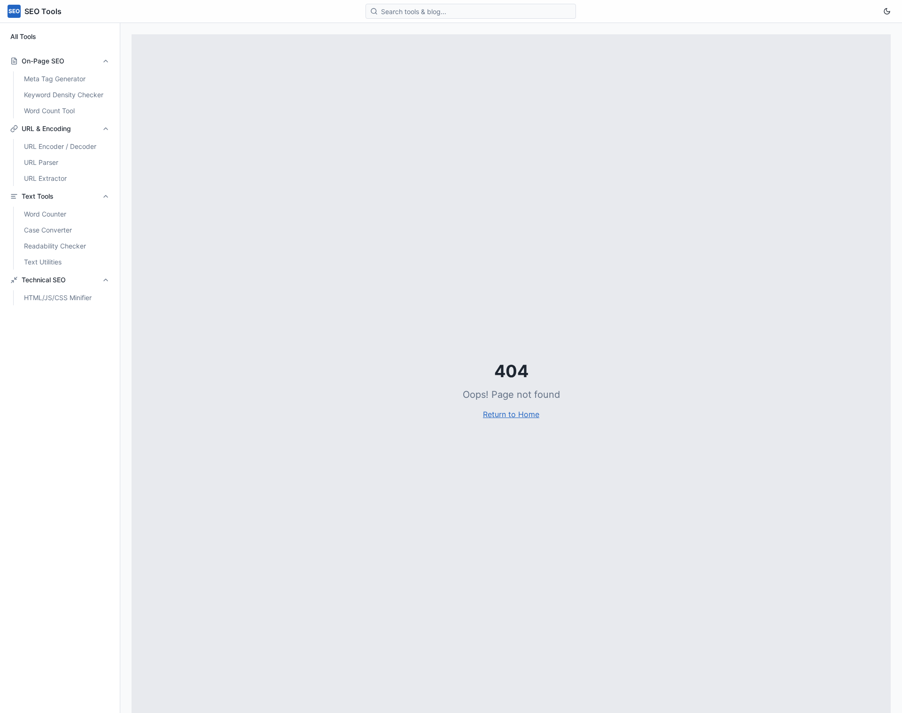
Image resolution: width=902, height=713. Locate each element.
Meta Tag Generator (55, 79)
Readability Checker (55, 246)
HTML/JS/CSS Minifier (58, 298)
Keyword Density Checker (63, 95)
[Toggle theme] (886, 11)
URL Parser (41, 162)
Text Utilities (43, 262)
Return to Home (511, 414)
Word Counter (45, 214)
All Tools (23, 36)
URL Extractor (45, 178)
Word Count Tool (49, 111)
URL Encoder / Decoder (60, 146)
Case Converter (48, 230)
